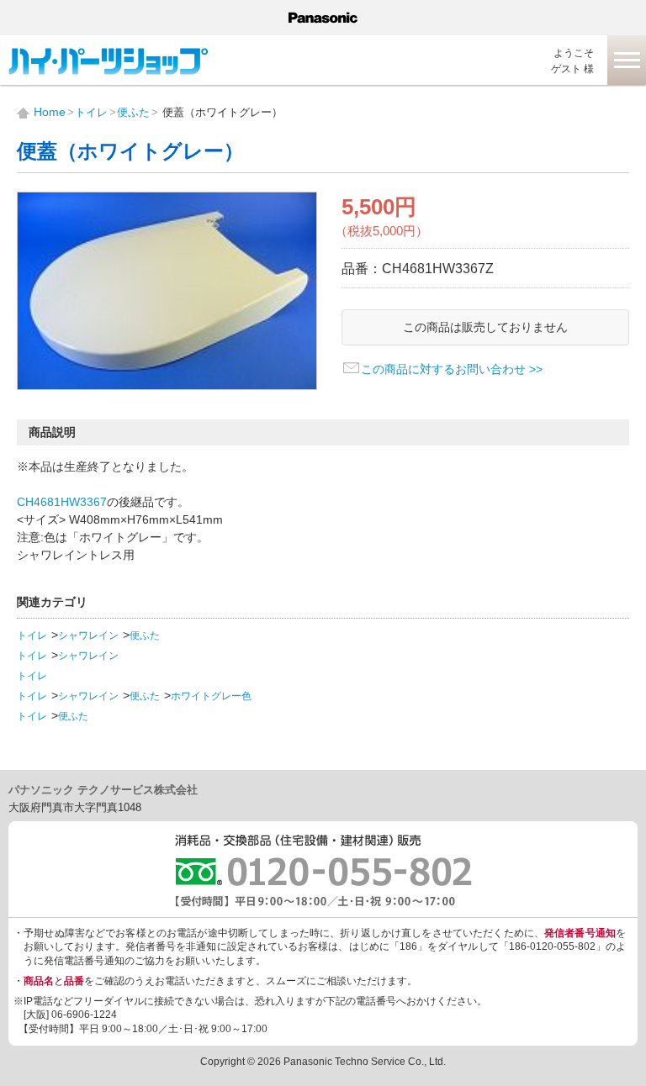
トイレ (32, 635)
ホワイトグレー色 (211, 696)
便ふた (145, 635)
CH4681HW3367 (62, 502)
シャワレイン (88, 635)
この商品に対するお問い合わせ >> (452, 369)
